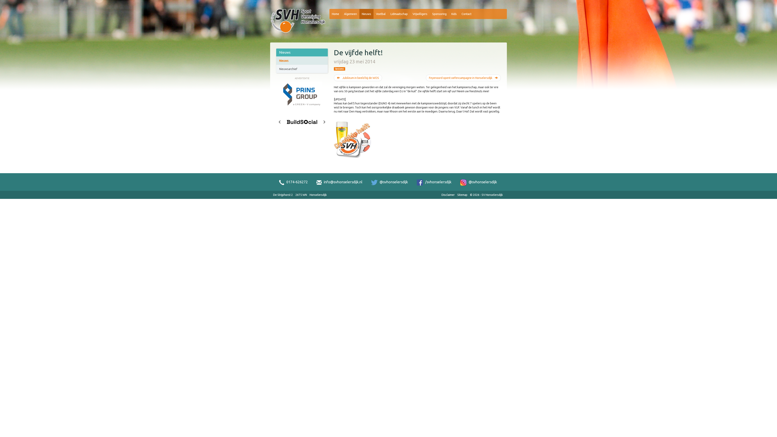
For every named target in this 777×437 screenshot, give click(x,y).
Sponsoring (439, 14)
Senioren (339, 69)
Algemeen (350, 14)
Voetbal (381, 14)
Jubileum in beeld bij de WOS (360, 78)
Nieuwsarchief (288, 69)
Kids (454, 14)
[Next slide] (324, 122)
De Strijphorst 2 (283, 194)
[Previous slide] (279, 122)
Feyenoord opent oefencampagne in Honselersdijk (461, 78)
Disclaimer (448, 194)
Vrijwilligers (420, 14)
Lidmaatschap (399, 14)
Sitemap (462, 194)
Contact (466, 14)
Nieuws (366, 14)
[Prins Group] (302, 94)
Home (335, 14)
